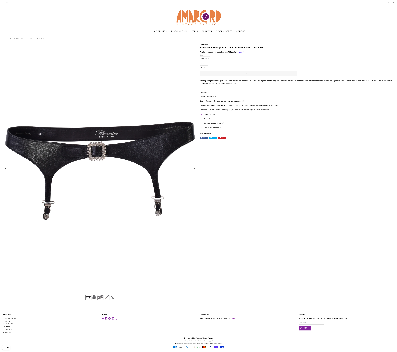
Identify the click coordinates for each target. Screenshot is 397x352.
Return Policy (7, 321)
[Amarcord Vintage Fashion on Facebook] (106, 319)
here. (233, 318)
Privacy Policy (7, 329)
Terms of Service (8, 332)
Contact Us (6, 327)
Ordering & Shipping (9, 318)
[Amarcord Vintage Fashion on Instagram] (113, 319)
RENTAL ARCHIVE (179, 31)
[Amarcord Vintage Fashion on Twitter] (103, 319)
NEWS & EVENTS (224, 31)
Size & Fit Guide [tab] (209, 115)
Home (5, 39)
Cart (392, 3)
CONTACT (241, 31)
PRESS (195, 31)
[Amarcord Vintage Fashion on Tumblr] (116, 319)
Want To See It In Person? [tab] (213, 127)
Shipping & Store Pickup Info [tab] (214, 123)
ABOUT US (207, 31)
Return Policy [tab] (208, 119)
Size (201, 55)
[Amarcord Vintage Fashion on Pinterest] (109, 319)
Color (202, 64)
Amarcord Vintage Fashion (204, 338)
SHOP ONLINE (158, 31)
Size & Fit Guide (8, 324)
